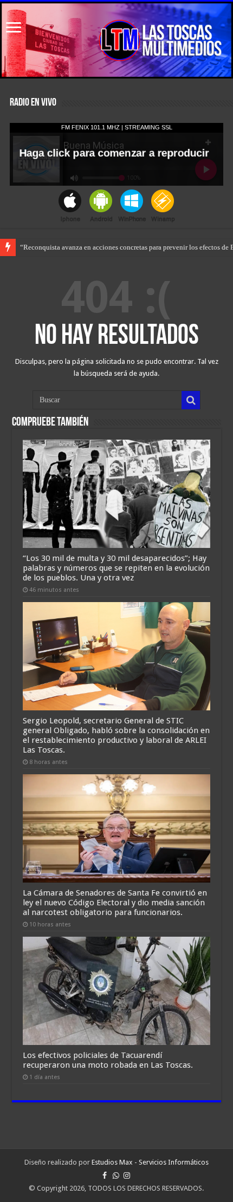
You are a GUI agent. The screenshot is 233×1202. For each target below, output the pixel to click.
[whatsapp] (116, 1175)
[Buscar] (191, 400)
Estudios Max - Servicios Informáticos (150, 1162)
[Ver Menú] (13, 28)
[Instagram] (126, 1175)
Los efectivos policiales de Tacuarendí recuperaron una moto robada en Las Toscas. (108, 1060)
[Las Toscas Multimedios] (116, 40)
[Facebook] (104, 1175)
